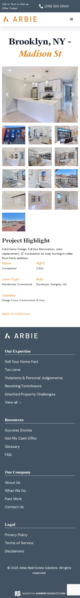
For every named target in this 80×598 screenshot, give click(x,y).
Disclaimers (14, 551)
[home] (20, 19)
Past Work (13, 498)
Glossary (12, 446)
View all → (13, 402)
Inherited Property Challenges (30, 394)
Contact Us (14, 506)
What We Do (15, 490)
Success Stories (18, 430)
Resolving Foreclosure (23, 385)
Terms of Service (19, 542)
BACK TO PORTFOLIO (16, 314)
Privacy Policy (16, 534)
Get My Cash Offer (21, 438)
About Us (12, 482)
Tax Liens (12, 369)
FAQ (8, 454)
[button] (71, 19)
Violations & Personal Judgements (34, 377)
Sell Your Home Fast (21, 361)
